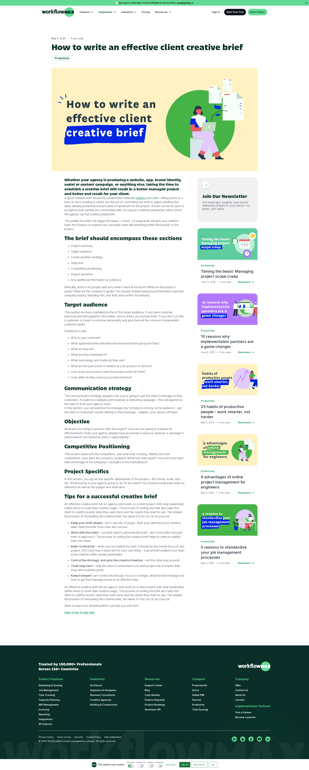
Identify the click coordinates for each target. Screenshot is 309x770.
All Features (45, 724)
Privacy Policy (46, 737)
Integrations (45, 719)
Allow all (185, 765)
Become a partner (245, 717)
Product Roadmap (155, 704)
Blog (147, 690)
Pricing (146, 12)
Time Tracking (47, 695)
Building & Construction (103, 704)
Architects (96, 685)
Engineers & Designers (103, 690)
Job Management (49, 690)
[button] (86, 12)
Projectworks (199, 685)
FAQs (238, 685)
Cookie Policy (93, 737)
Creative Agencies (100, 699)
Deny (213, 765)
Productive (198, 704)
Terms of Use (64, 737)
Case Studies (152, 695)
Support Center (153, 685)
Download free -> (185, 3)
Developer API (153, 709)
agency (141, 198)
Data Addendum (112, 737)
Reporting (44, 714)
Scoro (195, 690)
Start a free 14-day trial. (79, 612)
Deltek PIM (198, 695)
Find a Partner (243, 712)
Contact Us (241, 690)
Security (78, 737)
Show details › (171, 765)
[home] (58, 12)
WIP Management (49, 704)
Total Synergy (200, 709)
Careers (240, 699)
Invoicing (44, 709)
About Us (240, 695)
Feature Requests (155, 699)
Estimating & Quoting (50, 685)
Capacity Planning (49, 699)
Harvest (196, 699)
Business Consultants (102, 695)
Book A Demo (257, 12)
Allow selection (199, 765)
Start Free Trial (235, 12)
